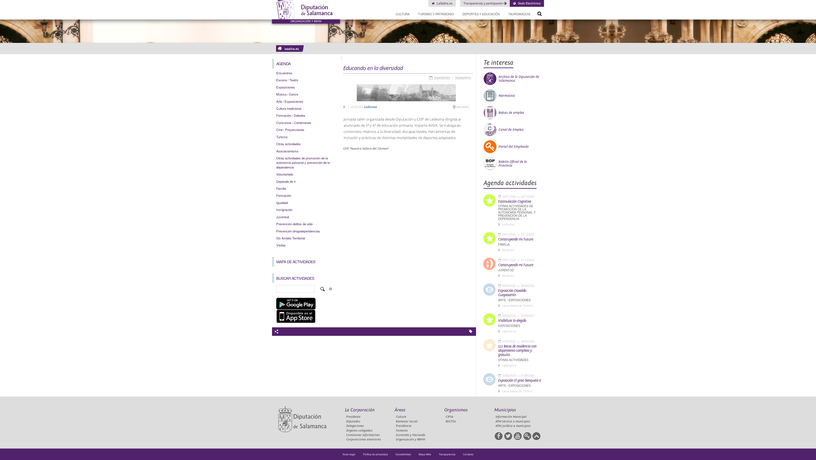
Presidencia (403, 426)
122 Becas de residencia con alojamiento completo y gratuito (517, 350)
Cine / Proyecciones (290, 129)
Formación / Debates (290, 115)
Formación (283, 195)
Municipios (505, 410)
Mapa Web (425, 454)
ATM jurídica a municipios (513, 426)
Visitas (281, 245)
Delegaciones (355, 426)
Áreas (400, 410)
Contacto (468, 454)
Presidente (353, 417)
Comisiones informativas (363, 435)
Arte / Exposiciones (289, 101)
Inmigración (284, 209)
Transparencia (447, 454)
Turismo (282, 137)
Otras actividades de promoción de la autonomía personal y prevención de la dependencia (303, 162)
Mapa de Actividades (295, 261)
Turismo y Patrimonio (436, 14)
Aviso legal (349, 454)
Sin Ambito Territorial (290, 238)
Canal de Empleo (511, 130)
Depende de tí (286, 181)
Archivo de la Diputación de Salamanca (519, 79)
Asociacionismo (287, 151)
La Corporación (360, 410)
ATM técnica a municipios (513, 421)
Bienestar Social (407, 421)
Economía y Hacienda (410, 435)
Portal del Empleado (513, 147)
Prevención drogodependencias (298, 231)
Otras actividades (288, 144)
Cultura (402, 14)
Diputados (353, 421)
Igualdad (282, 202)
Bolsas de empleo (511, 113)
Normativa (507, 96)
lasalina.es (292, 48)
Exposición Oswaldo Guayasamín (512, 293)
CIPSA (449, 417)
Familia (281, 188)
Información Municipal (511, 417)
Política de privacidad (375, 454)
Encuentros (284, 73)
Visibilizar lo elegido (512, 321)
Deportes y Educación (481, 14)
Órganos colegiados (359, 430)
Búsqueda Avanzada (331, 289)
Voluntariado (284, 174)
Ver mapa (462, 107)
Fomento (402, 430)
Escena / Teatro (287, 80)
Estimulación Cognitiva (514, 202)
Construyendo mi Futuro (515, 239)
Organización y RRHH (410, 439)
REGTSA (451, 421)
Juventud (282, 217)
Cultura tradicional (288, 108)
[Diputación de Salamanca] (306, 9)
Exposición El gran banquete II (519, 380)
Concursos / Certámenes (293, 122)
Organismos (456, 410)
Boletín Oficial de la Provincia (513, 163)
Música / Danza (287, 94)
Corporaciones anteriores (363, 439)
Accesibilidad (403, 454)
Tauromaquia (519, 14)
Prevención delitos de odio (294, 224)
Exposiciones (285, 87)
